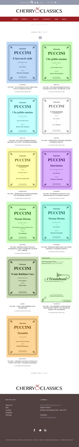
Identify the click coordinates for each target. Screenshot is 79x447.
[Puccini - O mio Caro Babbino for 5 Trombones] (22, 277)
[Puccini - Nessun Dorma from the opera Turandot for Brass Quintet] (56, 222)
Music (24, 19)
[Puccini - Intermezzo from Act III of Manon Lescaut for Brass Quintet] (56, 169)
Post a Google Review (48, 417)
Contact (47, 19)
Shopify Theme (38, 440)
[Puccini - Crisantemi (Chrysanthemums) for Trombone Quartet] (22, 169)
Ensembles (39, 24)
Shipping (9, 412)
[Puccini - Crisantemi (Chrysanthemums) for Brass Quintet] (56, 116)
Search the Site (25, 2)
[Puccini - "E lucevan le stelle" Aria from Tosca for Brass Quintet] (22, 62)
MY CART (52, 2)
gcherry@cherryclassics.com (50, 405)
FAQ (56, 19)
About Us (9, 405)
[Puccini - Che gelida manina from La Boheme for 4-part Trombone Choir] (56, 62)
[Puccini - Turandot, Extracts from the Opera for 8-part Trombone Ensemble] (22, 336)
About (36, 19)
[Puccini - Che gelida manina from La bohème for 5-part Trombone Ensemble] (22, 116)
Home (15, 19)
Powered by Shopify (66, 440)
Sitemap (8, 415)
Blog (64, 19)
